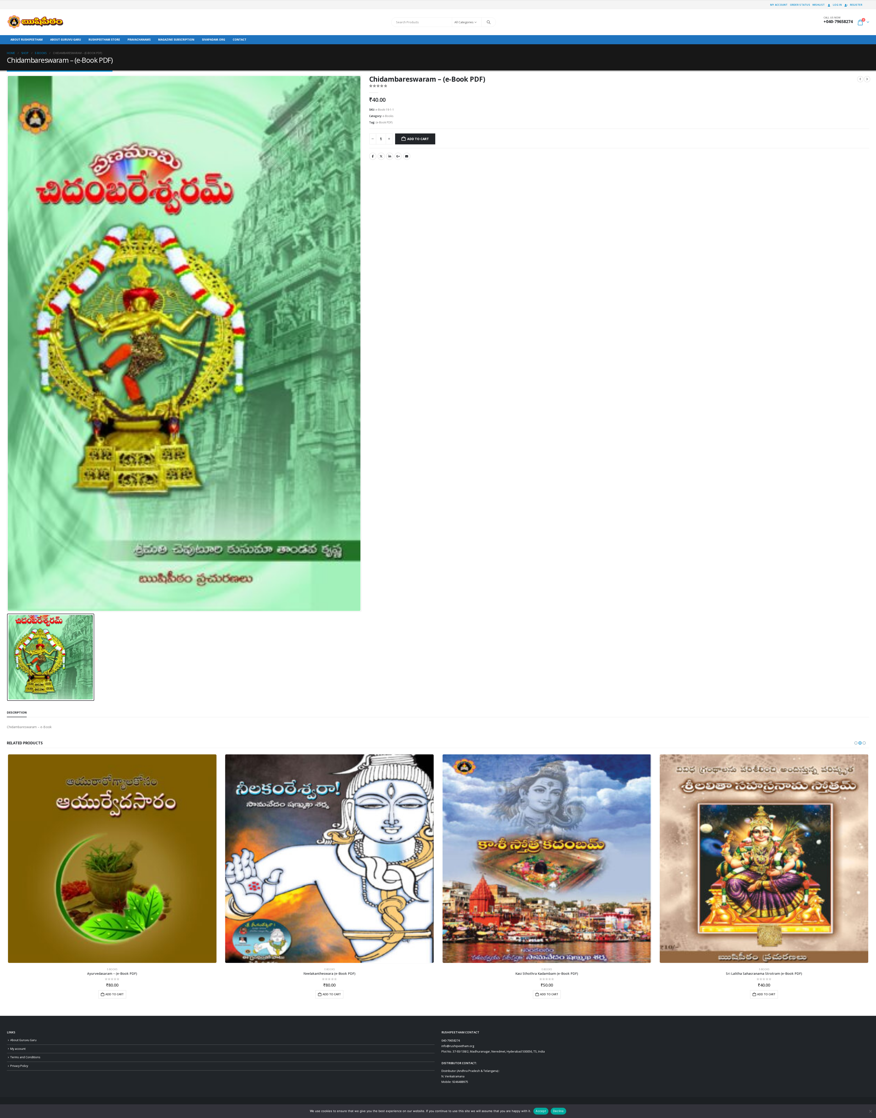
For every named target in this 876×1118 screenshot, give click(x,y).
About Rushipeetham (26, 40)
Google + (398, 156)
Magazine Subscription (176, 40)
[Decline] (870, 1111)
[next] (867, 79)
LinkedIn (389, 156)
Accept (541, 1111)
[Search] (489, 22)
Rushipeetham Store (104, 40)
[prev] (860, 79)
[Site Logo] (35, 22)
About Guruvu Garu (65, 40)
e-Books (388, 116)
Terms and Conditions (25, 1057)
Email (406, 156)
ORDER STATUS (800, 4)
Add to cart (418, 139)
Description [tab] (17, 712)
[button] (856, 743)
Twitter (381, 156)
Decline (558, 1111)
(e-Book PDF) (384, 122)
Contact (239, 40)
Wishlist (818, 4)
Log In (837, 4)
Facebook (372, 156)
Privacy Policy (19, 1066)
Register (856, 4)
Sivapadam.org (213, 40)
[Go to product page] (112, 858)
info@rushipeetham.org (457, 1046)
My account (779, 4)
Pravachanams (139, 40)
